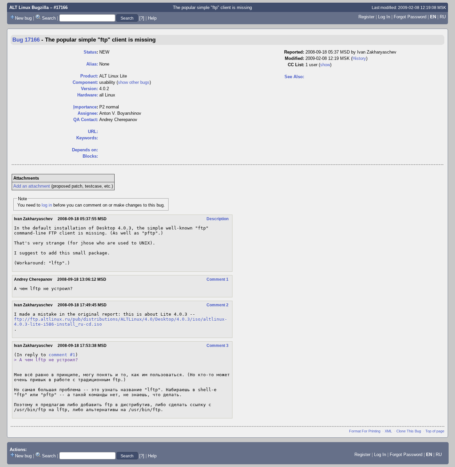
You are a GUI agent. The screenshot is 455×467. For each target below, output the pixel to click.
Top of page (434, 431)
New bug (23, 18)
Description (217, 219)
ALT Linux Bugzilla (29, 7)
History (359, 58)
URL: (93, 131)
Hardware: (87, 94)
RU (443, 16)
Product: (89, 76)
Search (49, 18)
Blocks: (90, 156)
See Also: (294, 76)
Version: (89, 88)
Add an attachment (31, 186)
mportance (85, 106)
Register (366, 16)
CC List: (296, 64)
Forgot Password (410, 16)
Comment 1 (217, 279)
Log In (384, 16)
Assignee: (88, 113)
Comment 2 (217, 305)
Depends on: (85, 149)
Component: (85, 82)
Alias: (92, 64)
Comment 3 (217, 345)
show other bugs (134, 82)
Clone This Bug (408, 431)
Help (152, 18)
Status (90, 52)
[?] (141, 18)
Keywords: (87, 137)
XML (388, 431)
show (325, 64)
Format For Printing (364, 431)
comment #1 (62, 354)
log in (47, 205)
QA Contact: (85, 119)
